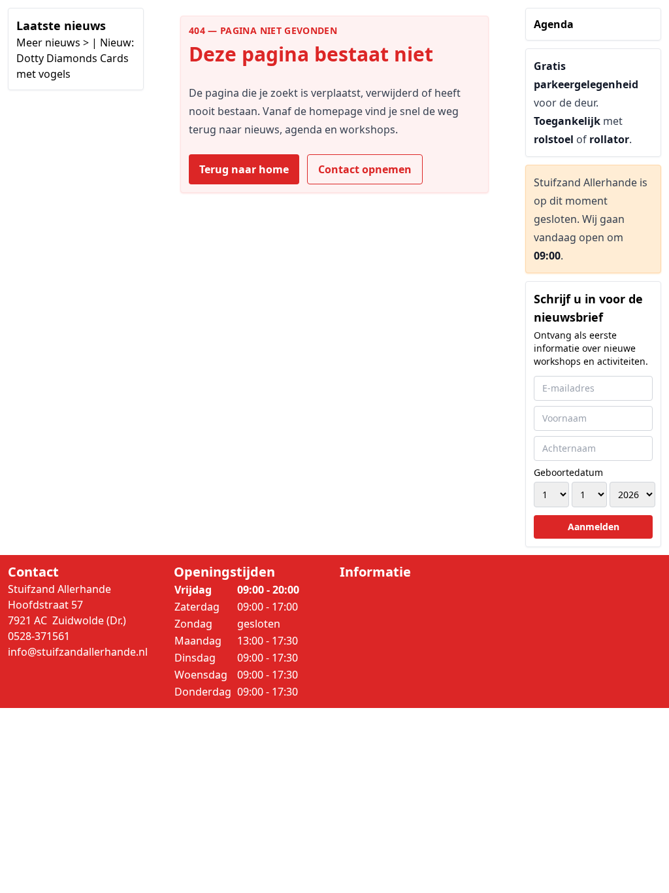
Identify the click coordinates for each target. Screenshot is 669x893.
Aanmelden (593, 526)
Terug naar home (244, 169)
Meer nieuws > (52, 42)
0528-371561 (39, 636)
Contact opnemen (365, 169)
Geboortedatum (568, 472)
